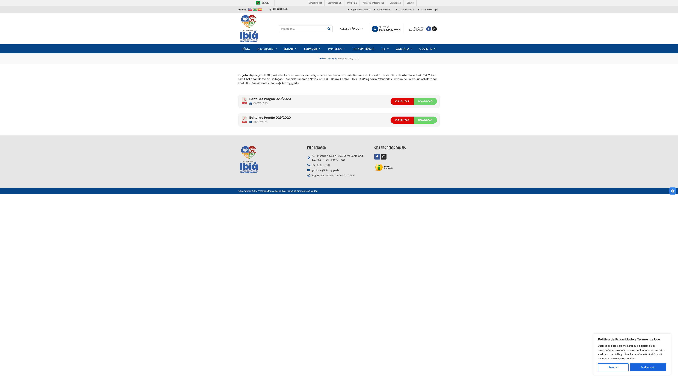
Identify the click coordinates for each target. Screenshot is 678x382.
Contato (402, 49)
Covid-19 (425, 49)
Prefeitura (265, 49)
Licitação (332, 58)
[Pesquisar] (328, 28)
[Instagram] (434, 28)
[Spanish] (259, 9)
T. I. (383, 49)
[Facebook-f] (428, 28)
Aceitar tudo (648, 367)
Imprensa (335, 49)
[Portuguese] (255, 9)
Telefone (384, 27)
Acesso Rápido (349, 28)
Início (246, 49)
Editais (288, 49)
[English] (250, 9)
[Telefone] (375, 29)
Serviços (310, 49)
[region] (632, 354)
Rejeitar (613, 367)
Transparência (363, 49)
